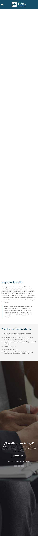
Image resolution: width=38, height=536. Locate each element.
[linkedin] (35, 4)
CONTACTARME (18, 456)
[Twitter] (33, 4)
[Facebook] (31, 4)
